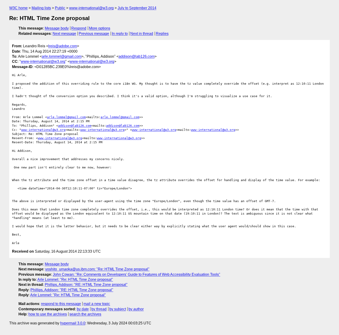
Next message (64, 34)
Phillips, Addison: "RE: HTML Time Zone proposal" (86, 285)
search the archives (85, 314)
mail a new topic (96, 304)
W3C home (18, 8)
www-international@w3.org (91, 8)
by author (136, 309)
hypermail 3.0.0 (72, 323)
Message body (57, 28)
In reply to (120, 34)
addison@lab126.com (137, 56)
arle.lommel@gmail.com (61, 56)
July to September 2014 (137, 8)
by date (83, 309)
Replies (162, 34)
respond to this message (61, 304)
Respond (78, 28)
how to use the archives (47, 314)
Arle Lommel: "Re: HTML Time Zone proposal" (75, 279)
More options (99, 28)
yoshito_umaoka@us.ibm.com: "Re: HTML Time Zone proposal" (97, 269)
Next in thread (141, 34)
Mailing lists (41, 8)
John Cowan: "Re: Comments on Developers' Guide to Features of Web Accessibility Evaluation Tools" (136, 274)
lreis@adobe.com (62, 46)
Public (60, 8)
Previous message (94, 34)
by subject (117, 309)
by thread (99, 309)
